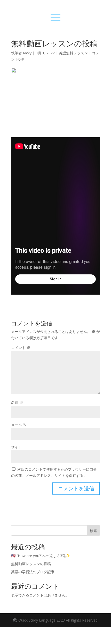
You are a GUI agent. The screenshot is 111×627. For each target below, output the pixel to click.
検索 (93, 530)
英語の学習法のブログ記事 (32, 571)
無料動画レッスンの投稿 (31, 563)
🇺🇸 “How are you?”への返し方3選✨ (40, 555)
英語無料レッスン (73, 52)
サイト (16, 446)
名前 (17, 402)
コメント (20, 347)
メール (19, 424)
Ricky (27, 52)
